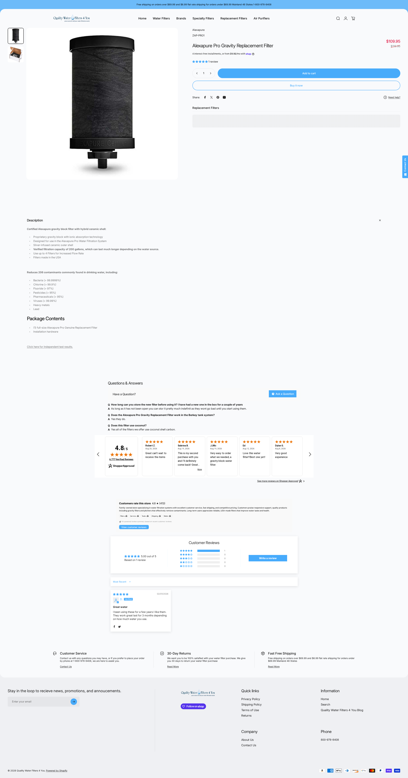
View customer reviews (134, 527)
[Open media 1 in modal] (102, 104)
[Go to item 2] (16, 55)
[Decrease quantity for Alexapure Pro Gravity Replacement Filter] (196, 73)
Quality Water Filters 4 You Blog (342, 710)
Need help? (394, 97)
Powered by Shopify (56, 770)
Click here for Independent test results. (50, 346)
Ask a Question (284, 393)
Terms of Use (250, 710)
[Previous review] (98, 454)
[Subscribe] (74, 701)
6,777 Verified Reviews (121, 459)
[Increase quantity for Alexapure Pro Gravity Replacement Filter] (211, 73)
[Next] (169, 111)
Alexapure (198, 29)
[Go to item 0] (16, 36)
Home (325, 699)
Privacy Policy (250, 699)
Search (325, 704)
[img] (121, 454)
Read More (173, 666)
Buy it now (296, 85)
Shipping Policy (251, 704)
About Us (247, 739)
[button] (200, 61)
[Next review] (310, 454)
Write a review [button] (268, 558)
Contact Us (66, 666)
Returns (246, 715)
